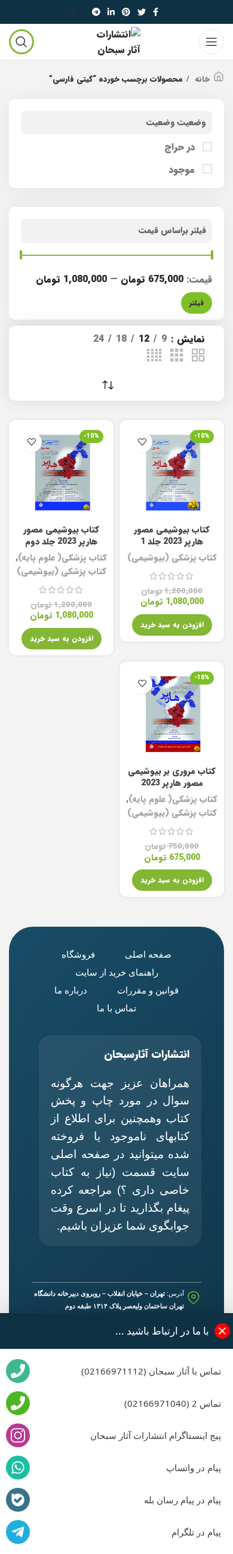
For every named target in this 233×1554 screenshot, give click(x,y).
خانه (201, 79)
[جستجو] (74, 12)
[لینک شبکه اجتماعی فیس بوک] (155, 12)
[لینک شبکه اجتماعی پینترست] (126, 12)
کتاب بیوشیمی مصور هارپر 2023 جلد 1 (172, 536)
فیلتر (196, 302)
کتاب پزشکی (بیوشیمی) (172, 558)
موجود (183, 170)
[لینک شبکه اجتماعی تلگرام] (96, 12)
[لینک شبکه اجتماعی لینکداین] (111, 12)
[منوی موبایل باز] (211, 42)
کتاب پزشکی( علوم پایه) (62, 558)
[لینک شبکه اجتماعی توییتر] (141, 12)
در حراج (181, 147)
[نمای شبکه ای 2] (198, 356)
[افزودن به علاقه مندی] (141, 442)
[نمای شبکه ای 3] (176, 356)
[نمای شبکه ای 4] (154, 356)
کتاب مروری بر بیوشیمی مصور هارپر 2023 (172, 777)
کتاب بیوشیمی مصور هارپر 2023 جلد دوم (61, 536)
